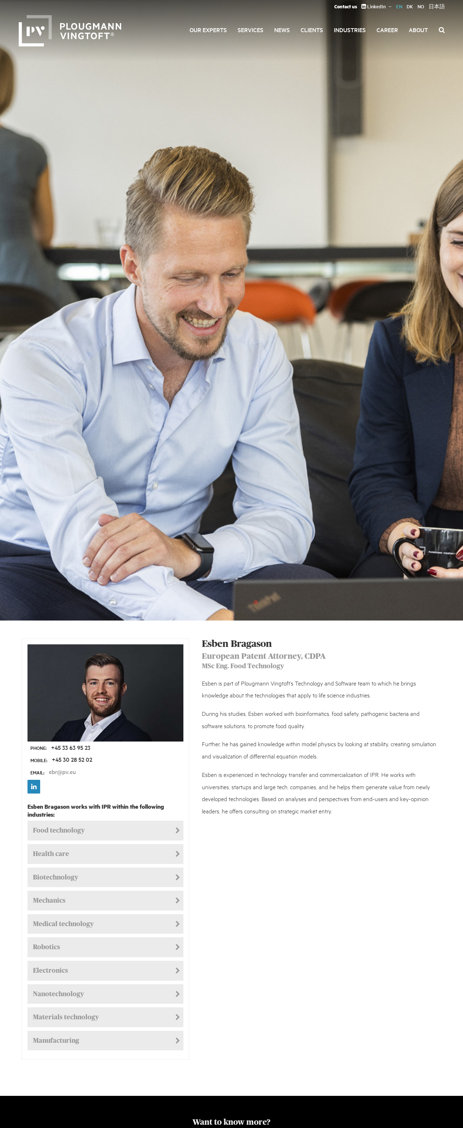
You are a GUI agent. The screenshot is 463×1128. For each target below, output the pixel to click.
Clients (312, 30)
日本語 (437, 6)
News (282, 30)
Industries (350, 30)
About (418, 30)
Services (250, 30)
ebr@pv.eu (62, 771)
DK (410, 6)
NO (420, 6)
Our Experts (208, 30)
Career (387, 30)
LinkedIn (376, 6)
